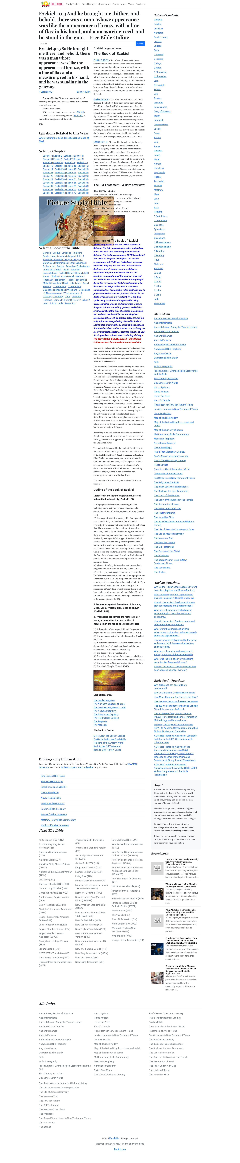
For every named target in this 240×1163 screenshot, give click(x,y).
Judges (158, 45)
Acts (156, 207)
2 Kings (157, 67)
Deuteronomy (161, 37)
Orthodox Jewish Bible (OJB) (126, 886)
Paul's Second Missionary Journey (171, 456)
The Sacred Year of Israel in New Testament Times (65, 1118)
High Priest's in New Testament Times (173, 404)
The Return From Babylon (106, 718)
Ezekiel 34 (60, 182)
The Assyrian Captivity (105, 711)
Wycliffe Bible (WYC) (122, 935)
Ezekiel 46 (60, 192)
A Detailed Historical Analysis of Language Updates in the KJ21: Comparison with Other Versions (175, 739)
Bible (156, 362)
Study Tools (72, 4)
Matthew (158, 189)
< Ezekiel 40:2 (45, 91)
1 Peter (157, 277)
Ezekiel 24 (83, 172)
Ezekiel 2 (57, 155)
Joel (156, 141)
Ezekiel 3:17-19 (101, 60)
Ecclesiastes (160, 107)
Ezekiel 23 (71, 172)
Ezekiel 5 (47, 159)
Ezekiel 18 (60, 169)
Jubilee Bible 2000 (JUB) (87, 863)
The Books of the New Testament (171, 491)
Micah (157, 159)
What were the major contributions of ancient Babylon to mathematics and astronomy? (173, 613)
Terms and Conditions (133, 1143)
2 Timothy (159, 255)
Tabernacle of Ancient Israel (168, 473)
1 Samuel (158, 54)
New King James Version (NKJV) (91, 953)
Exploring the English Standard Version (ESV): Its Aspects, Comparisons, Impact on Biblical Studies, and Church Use (176, 728)
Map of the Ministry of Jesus (168, 429)
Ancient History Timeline (166, 331)
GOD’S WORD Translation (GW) (54, 953)
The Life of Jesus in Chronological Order (174, 529)
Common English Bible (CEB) (53, 888)
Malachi (158, 185)
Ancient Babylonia (163, 322)
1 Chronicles (160, 72)
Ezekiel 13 (48, 166)
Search (140, 43)
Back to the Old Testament (107, 746)
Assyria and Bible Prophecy (167, 349)
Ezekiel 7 (68, 159)
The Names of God (163, 538)
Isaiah (157, 115)
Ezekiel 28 (83, 176)
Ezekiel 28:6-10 (101, 99)
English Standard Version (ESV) (54, 929)
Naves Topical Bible (51, 798)
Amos (157, 146)
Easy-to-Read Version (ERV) (53, 924)
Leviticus (158, 28)
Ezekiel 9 (47, 162)
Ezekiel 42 (60, 189)
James (157, 272)
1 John (157, 286)
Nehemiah (159, 85)
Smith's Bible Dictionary (52, 803)
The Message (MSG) (122, 910)
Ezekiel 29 (48, 179)
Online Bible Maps (163, 447)
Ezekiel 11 (70, 162)
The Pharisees (161, 555)
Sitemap (100, 1143)
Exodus (157, 24)
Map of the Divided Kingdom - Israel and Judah (117, 1048)
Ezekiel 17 (48, 169)
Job (156, 93)
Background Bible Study (166, 357)
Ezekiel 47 (71, 192)
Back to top (120, 1149)
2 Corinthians (160, 220)
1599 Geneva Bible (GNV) (51, 840)
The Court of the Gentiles (167, 495)
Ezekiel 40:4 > (83, 91)
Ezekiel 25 (48, 176)
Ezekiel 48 (83, 192)
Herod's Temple (162, 400)
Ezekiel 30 (60, 179)
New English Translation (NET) (90, 929)
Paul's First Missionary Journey (169, 451)
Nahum (157, 163)
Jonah (157, 155)
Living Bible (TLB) (83, 876)
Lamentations (161, 124)
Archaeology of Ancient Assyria (170, 344)
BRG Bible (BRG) (47, 879)
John (156, 203)
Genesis (158, 19)
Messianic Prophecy (164, 438)
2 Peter (157, 281)
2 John (157, 290)
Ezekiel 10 (58, 162)
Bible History (88, 4)
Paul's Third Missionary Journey (170, 460)
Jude (156, 299)
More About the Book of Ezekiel (109, 736)
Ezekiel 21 (48, 172)
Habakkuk (159, 168)
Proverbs (158, 102)
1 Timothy (159, 251)
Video (131, 4)
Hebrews (158, 268)
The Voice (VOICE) (121, 915)
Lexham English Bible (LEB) (88, 872)
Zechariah (159, 181)
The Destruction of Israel (166, 504)
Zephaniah (159, 172)
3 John (157, 294)
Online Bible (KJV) (50, 792)
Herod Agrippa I (162, 387)
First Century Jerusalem (166, 378)
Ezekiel (157, 128)
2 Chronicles (160, 76)
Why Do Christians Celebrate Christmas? (174, 692)
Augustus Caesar (163, 353)
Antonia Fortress (162, 340)
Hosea (157, 137)
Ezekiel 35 (71, 182)
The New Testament (164, 542)
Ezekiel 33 (48, 182)
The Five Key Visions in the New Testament (176, 701)
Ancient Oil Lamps (163, 335)
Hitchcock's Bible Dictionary (55, 825)
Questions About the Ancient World (172, 469)
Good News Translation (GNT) (54, 957)
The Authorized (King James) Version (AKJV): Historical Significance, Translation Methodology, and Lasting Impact (175, 717)
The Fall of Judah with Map (167, 508)
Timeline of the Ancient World (108, 742)
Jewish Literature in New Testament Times (176, 409)
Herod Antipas (161, 391)
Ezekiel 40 (83, 186)
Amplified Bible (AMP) (50, 859)
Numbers (158, 32)
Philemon (158, 264)
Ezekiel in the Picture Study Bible (110, 739)
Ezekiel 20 (83, 169)
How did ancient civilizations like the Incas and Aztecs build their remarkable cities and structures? (175, 643)
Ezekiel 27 (71, 176)
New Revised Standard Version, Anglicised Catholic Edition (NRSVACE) (127, 871)
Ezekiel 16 (83, 166)
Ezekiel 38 (60, 186)
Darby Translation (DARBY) (52, 905)
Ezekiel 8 (78, 159)
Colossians (159, 238)
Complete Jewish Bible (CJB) (53, 892)
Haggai (157, 176)
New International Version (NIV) (91, 949)
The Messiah (100, 725)
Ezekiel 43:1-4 (100, 142)
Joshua (158, 41)
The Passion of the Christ (167, 551)
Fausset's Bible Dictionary (54, 814)
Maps (123, 4)
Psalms (158, 98)
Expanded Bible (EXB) (49, 949)
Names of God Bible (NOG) (88, 892)
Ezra (156, 80)
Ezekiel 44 (83, 189)
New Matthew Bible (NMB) (125, 840)
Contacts (140, 4)
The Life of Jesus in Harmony (169, 533)
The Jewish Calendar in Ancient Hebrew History (63, 1083)
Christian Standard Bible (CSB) (54, 884)
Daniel (157, 133)
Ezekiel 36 (83, 182)
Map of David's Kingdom (166, 417)
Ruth (156, 50)
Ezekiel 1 (47, 155)
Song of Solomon (162, 111)
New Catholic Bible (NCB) (88, 920)
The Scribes (160, 572)
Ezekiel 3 (68, 155)
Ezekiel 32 (83, 179)
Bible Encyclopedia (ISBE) (53, 787)
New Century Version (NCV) (89, 924)
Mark (156, 194)
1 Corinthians (160, 216)
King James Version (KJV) (88, 867)
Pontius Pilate (161, 464)
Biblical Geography (163, 366)
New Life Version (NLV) (86, 957)
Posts (116, 4)
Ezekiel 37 (48, 186)
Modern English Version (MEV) (90, 880)
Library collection (162, 413)
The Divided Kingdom (104, 700)
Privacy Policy (113, 1143)
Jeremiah (159, 120)
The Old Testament (164, 546)
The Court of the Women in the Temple (173, 499)
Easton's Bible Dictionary (53, 809)
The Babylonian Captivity (106, 714)
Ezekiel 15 (71, 166)
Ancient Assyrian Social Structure (171, 318)
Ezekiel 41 (48, 189)
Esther (157, 89)
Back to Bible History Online (107, 749)
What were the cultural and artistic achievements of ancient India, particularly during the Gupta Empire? (175, 632)
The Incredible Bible (164, 517)
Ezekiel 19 (71, 169)
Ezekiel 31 (71, 179)
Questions (103, 4)
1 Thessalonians (162, 242)
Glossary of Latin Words (166, 382)
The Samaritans (162, 567)
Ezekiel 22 (60, 172)
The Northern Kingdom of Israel (109, 704)
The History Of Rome (164, 512)
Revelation (159, 303)
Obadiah (158, 150)
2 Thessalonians (162, 246)
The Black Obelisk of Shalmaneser (171, 486)
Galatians (159, 224)
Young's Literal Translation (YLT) (128, 940)
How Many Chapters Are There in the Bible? (176, 697)
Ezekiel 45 (48, 192)
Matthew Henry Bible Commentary (58, 820)
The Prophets (100, 721)
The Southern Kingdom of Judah (110, 707)
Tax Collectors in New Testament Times (174, 478)
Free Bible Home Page (52, 781)
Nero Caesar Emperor (165, 443)
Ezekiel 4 (78, 155)
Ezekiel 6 (57, 159)
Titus (156, 259)
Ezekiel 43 (71, 189)
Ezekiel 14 (60, 166)
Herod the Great (162, 396)
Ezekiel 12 (82, 162)
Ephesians (159, 229)
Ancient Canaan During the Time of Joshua (175, 327)
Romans (158, 211)
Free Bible (114, 1138)
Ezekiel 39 (71, 186)
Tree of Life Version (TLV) (124, 919)
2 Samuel (158, 59)
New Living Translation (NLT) (89, 962)
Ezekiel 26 (60, 176)
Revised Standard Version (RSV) (128, 898)
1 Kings (157, 63)
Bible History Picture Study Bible (77, 767)
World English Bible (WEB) (124, 923)
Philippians (159, 233)
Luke (156, 198)
